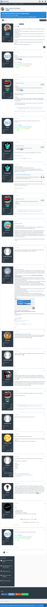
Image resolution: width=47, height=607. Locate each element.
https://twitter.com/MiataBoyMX (34, 108)
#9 (44, 247)
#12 (44, 351)
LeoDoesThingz (9, 450)
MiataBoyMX (9, 97)
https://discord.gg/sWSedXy (25, 63)
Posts (3, 39)
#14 (44, 390)
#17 (44, 456)
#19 (44, 503)
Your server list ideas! (6, 580)
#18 (44, 483)
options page (33, 271)
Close (45, 605)
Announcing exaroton (6, 571)
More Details (41, 605)
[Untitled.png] (24, 304)
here (17, 15)
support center (32, 16)
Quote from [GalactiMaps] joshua (23, 174)
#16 (44, 434)
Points (4, 38)
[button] (45, 1)
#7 (44, 195)
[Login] (42, 1)
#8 (44, 221)
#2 (44, 52)
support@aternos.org (37, 107)
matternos (9, 40)
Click (18, 319)
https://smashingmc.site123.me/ (22, 320)
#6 (44, 164)
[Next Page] (6, 20)
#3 (44, 79)
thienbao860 (9, 158)
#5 (44, 142)
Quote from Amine (20, 83)
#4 (44, 118)
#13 (44, 370)
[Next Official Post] (44, 47)
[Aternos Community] (4, 1)
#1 (44, 24)
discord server (28, 475)
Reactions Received (6, 36)
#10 (44, 267)
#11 (44, 331)
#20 (44, 529)
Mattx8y (10, 475)
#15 (44, 414)
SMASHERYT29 (9, 282)
